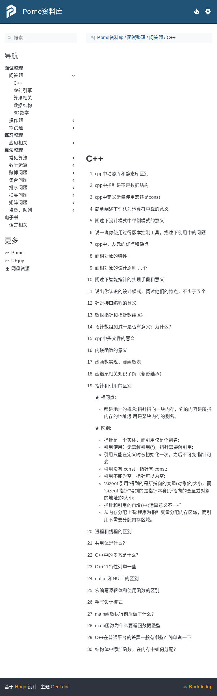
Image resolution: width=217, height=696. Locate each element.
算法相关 (23, 97)
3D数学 (21, 112)
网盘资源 (20, 268)
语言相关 (18, 225)
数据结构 (23, 105)
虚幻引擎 (23, 90)
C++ (18, 83)
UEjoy (17, 260)
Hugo (20, 686)
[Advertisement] (41, 309)
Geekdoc (60, 686)
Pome (17, 252)
